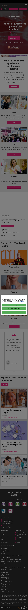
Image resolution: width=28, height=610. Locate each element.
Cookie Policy (22, 301)
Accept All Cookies (14, 312)
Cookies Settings (14, 305)
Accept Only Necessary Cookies (14, 308)
